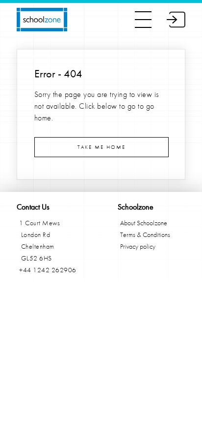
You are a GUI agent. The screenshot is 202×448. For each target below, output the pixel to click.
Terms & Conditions (145, 234)
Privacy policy (137, 246)
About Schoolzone (143, 222)
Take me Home (101, 147)
